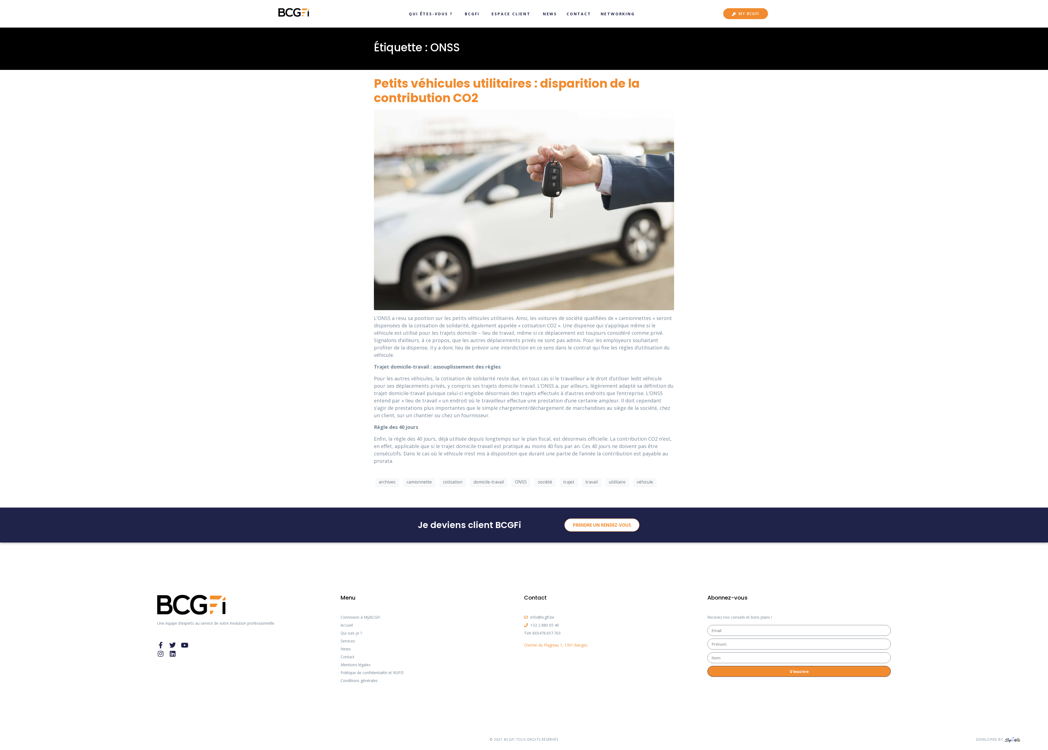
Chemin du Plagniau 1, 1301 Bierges (556, 645)
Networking (618, 13)
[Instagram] (160, 653)
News (550, 13)
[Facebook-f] (160, 645)
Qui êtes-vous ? (430, 13)
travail (591, 482)
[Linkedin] (172, 653)
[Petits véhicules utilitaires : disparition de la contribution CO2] (524, 209)
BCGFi (472, 13)
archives (387, 482)
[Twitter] (172, 645)
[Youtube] (184, 645)
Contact (579, 13)
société (545, 482)
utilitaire (617, 482)
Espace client (511, 13)
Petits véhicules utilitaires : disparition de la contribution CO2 (507, 90)
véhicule (645, 482)
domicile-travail (489, 482)
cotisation (452, 482)
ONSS (521, 482)
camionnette (419, 482)
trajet (568, 482)
